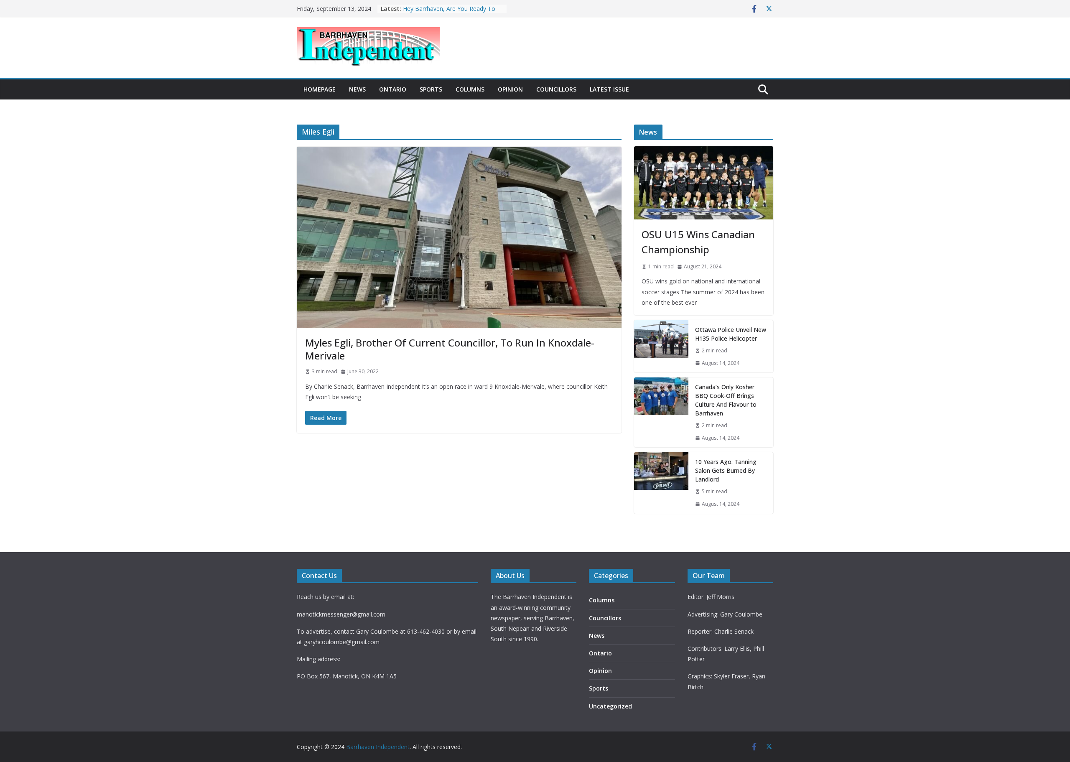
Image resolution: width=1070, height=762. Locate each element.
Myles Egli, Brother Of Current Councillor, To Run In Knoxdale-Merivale (449, 349)
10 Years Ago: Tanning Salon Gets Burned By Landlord (448, 9)
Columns (470, 89)
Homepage (319, 89)
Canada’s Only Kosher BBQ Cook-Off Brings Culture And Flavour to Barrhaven (726, 400)
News (357, 89)
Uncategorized (610, 706)
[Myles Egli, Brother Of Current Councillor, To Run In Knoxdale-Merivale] (459, 237)
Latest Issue (609, 89)
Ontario (392, 89)
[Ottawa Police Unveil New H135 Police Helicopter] (661, 346)
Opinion (510, 89)
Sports (431, 89)
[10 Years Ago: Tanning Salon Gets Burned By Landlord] (661, 482)
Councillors (556, 89)
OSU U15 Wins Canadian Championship (698, 241)
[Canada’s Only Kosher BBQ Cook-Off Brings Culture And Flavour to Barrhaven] (661, 412)
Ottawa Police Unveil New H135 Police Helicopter (730, 334)
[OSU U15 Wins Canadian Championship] (703, 182)
